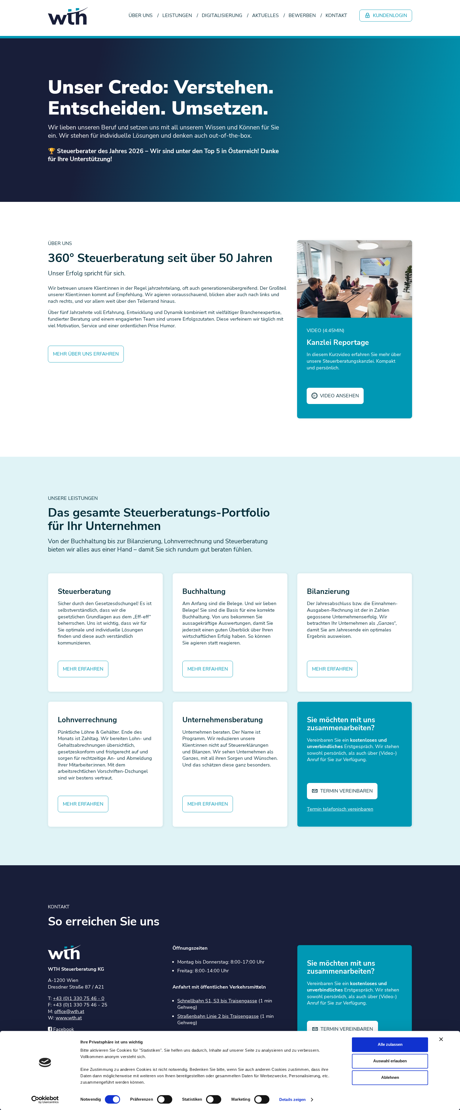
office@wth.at (69, 1011)
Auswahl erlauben (390, 1061)
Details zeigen (292, 1099)
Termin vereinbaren (346, 791)
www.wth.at (69, 1018)
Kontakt (336, 15)
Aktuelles (265, 15)
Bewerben (302, 15)
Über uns (141, 15)
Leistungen (177, 15)
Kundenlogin (389, 15)
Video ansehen (339, 396)
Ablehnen (390, 1077)
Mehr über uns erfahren (86, 354)
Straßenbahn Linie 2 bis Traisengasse (218, 1016)
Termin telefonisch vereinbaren (340, 809)
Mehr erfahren (83, 669)
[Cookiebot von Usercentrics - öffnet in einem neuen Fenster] (45, 1100)
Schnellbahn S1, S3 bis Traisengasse (217, 1001)
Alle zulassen (390, 1044)
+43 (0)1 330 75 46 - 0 (78, 998)
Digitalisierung (222, 15)
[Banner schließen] (441, 1039)
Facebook (63, 1029)
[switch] (164, 1099)
